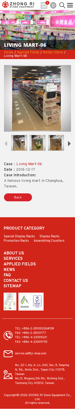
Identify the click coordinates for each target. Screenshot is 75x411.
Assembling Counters (49, 241)
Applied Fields (28, 53)
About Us (14, 253)
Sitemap (12, 286)
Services (13, 259)
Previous (5, 143)
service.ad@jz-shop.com (30, 353)
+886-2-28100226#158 (38, 329)
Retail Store (53, 53)
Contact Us (16, 281)
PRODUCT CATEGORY (24, 229)
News (9, 270)
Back (18, 197)
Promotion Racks (16, 241)
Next (69, 143)
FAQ (7, 275)
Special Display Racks (19, 237)
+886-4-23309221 (34, 337)
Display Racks (49, 237)
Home (8, 53)
